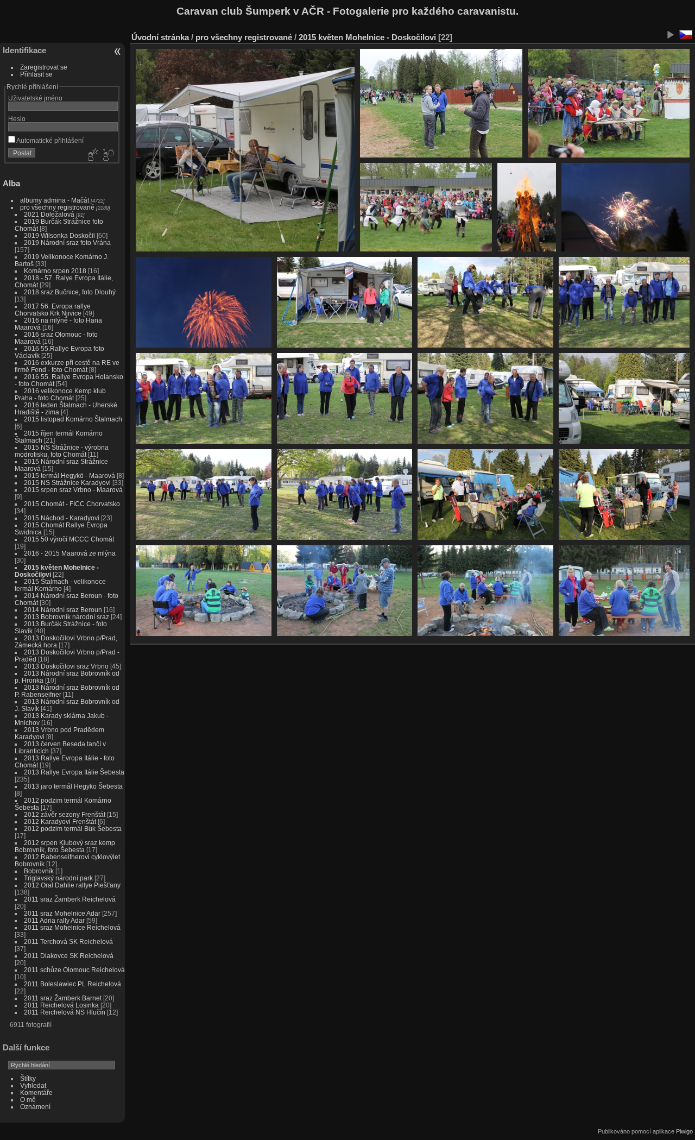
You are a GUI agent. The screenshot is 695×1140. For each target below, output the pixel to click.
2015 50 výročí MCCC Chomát (69, 539)
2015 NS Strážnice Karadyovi (67, 482)
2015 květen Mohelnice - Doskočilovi (367, 37)
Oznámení (35, 1106)
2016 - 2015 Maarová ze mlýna (70, 553)
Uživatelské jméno (35, 98)
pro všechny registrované (57, 207)
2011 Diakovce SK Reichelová (68, 955)
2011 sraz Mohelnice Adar (62, 913)
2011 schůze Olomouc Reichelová (74, 969)
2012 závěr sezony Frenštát (64, 814)
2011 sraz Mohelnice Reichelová (72, 927)
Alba (11, 183)
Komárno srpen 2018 (55, 270)
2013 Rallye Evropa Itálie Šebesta (74, 772)
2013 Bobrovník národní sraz (66, 616)
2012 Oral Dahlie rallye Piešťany (72, 885)
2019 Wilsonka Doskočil (59, 235)
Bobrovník (39, 870)
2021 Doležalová (49, 214)
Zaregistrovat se (43, 67)
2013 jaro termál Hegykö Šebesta (73, 786)
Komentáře (36, 1092)
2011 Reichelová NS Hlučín (64, 1012)
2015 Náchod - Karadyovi (61, 517)
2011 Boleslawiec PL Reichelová (72, 983)
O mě (28, 1099)
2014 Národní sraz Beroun (63, 609)
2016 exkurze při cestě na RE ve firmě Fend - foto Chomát (67, 366)
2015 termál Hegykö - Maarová (69, 475)
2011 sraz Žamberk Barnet (63, 998)
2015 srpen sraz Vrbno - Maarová (73, 489)
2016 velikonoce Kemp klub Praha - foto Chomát (60, 394)
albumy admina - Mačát (54, 200)
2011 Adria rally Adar (54, 920)
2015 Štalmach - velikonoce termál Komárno (60, 585)
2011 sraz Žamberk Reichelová (70, 899)
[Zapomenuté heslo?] (107, 155)
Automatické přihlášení (49, 140)
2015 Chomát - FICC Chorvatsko (72, 503)
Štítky (28, 1078)
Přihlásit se (36, 74)
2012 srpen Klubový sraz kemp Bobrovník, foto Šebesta (65, 846)
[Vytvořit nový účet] (92, 155)
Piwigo (684, 1131)
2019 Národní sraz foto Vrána (67, 242)
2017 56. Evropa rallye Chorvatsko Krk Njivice (53, 310)
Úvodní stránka (160, 37)
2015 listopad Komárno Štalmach (73, 419)
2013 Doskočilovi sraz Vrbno (66, 666)
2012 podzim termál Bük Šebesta (73, 828)
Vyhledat (33, 1085)
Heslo (17, 118)
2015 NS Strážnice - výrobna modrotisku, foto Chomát (62, 451)
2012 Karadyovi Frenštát (60, 821)
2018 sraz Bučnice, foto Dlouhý (70, 291)
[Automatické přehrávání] (670, 35)
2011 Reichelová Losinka (61, 1005)
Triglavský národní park (59, 877)
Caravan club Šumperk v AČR (250, 11)
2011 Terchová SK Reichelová (68, 941)
